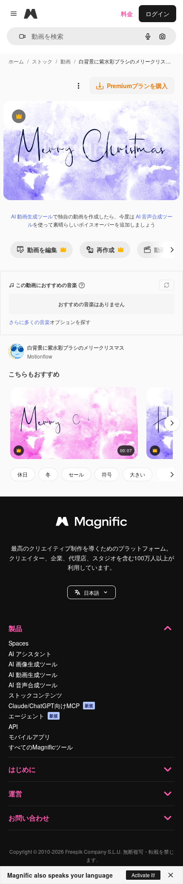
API (13, 726)
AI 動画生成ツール (32, 216)
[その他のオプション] (78, 85)
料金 (127, 13)
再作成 (100, 251)
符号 (107, 474)
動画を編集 (37, 251)
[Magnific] (91, 523)
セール (76, 474)
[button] (91, 592)
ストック (42, 61)
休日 (22, 474)
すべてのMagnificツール (41, 747)
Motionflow (39, 356)
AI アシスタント (30, 653)
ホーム (16, 61)
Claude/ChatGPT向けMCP (51, 705)
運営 (15, 793)
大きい (137, 474)
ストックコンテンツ (35, 695)
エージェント (33, 716)
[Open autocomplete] (19, 36)
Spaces (19, 643)
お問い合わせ (29, 818)
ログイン (157, 13)
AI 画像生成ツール (33, 664)
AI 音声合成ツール (33, 684)
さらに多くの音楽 (29, 321)
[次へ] (172, 249)
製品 (15, 628)
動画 (65, 61)
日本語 (91, 592)
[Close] (171, 875)
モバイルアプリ (29, 736)
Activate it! (143, 874)
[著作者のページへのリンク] (16, 352)
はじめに (22, 769)
